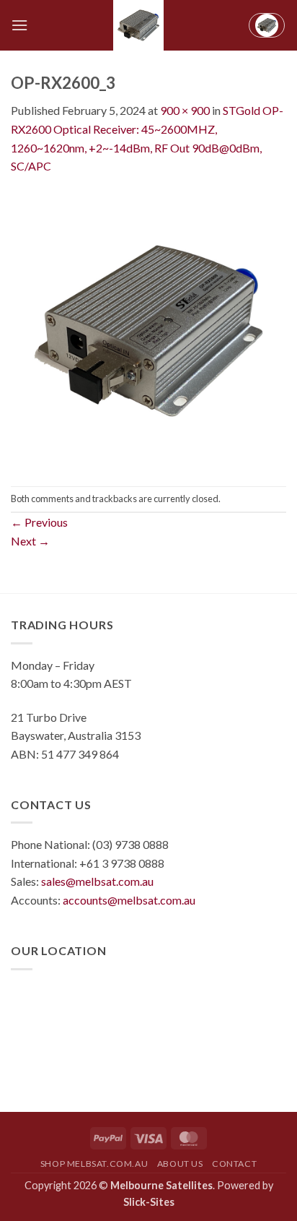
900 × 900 (185, 110)
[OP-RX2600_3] (148, 329)
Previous (39, 522)
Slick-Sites (148, 1202)
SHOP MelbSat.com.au (94, 1163)
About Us (180, 1163)
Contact (234, 1163)
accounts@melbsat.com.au (129, 900)
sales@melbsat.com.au (97, 881)
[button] (19, 25)
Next (30, 541)
